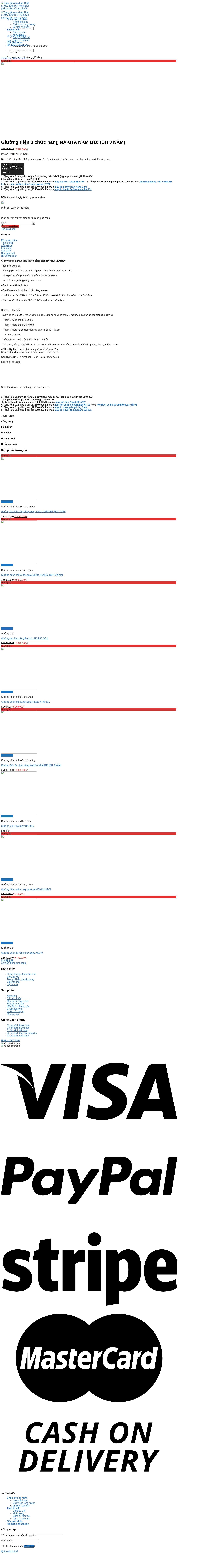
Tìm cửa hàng (8, 229)
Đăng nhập (29, 1546)
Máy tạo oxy (13, 1014)
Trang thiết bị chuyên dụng (20, 979)
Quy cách (6, 250)
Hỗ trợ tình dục (20, 22)
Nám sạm (12, 996)
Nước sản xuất (8, 256)
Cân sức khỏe (14, 998)
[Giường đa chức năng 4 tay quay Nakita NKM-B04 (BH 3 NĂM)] (19, 499)
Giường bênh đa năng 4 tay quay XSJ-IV (22, 953)
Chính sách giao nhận (18, 1028)
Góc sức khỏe (14, 42)
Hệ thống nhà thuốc (18, 45)
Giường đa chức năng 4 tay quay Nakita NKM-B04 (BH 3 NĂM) (33, 511)
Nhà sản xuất (8, 253)
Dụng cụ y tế (19, 32)
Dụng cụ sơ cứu (21, 40)
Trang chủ (6, 58)
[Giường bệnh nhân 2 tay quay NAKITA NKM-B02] (19, 877)
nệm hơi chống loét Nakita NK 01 (72, 404)
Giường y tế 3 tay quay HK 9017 (17, 826)
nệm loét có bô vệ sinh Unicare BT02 (30, 184)
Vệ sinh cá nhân (21, 27)
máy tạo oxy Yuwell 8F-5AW (69, 181)
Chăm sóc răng (14, 1009)
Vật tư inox (12, 984)
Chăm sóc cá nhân (17, 19)
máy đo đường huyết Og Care (70, 187)
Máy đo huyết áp (15, 1003)
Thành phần (7, 243)
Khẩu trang (18, 35)
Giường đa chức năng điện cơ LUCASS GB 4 (24, 638)
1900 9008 (10, 1040)
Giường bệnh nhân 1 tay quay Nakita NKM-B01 (25, 702)
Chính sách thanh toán (18, 1025)
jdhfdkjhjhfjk (7, 960)
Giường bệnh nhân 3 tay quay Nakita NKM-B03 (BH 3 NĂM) (32, 575)
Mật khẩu (6, 1540)
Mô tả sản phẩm (9, 240)
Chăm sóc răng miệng (24, 24)
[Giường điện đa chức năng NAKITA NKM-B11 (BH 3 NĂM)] (19, 753)
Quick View (7, 501)
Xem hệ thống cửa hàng (13, 963)
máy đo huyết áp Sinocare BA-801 (73, 189)
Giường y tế (19, 58)
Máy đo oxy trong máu (18, 1006)
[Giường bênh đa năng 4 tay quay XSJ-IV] (19, 940)
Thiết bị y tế (13, 29)
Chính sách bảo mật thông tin (22, 1033)
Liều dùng (6, 248)
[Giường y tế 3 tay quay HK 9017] (19, 813)
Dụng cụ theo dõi (21, 37)
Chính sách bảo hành (18, 1035)
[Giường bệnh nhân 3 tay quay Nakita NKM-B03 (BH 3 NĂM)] (19, 562)
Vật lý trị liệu (13, 982)
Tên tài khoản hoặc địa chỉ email (18, 1535)
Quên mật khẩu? (9, 1551)
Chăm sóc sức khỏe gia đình (21, 974)
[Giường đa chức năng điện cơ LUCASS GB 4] (19, 626)
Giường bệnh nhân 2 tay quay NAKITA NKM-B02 (26, 889)
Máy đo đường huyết (17, 1001)
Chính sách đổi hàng (17, 1030)
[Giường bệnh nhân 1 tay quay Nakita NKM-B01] (19, 689)
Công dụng (7, 245)
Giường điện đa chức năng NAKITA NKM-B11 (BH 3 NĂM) (31, 765)
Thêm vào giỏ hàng (10, 226)
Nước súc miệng (15, 1011)
